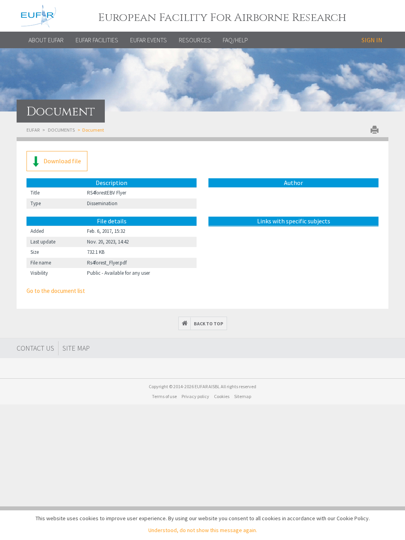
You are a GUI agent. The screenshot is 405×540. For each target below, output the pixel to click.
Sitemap (242, 396)
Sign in (371, 40)
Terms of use (164, 396)
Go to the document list (55, 291)
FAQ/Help (235, 40)
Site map (76, 348)
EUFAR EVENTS (148, 40)
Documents (61, 130)
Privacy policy (195, 396)
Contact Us (35, 348)
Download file (61, 161)
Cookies (221, 396)
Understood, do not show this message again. (202, 530)
